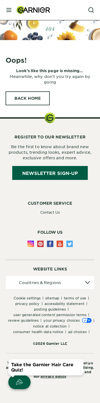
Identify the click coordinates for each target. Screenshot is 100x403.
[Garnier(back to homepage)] (31, 10)
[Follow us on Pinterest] (40, 244)
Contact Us (50, 212)
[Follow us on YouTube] (60, 244)
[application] (50, 282)
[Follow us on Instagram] (31, 244)
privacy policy (53, 376)
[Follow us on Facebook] (50, 244)
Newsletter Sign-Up (50, 173)
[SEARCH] (91, 10)
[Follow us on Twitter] (69, 244)
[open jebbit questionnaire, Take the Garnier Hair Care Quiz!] (19, 382)
